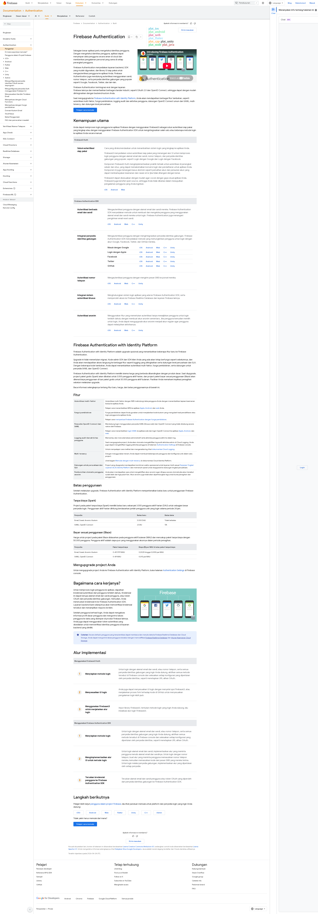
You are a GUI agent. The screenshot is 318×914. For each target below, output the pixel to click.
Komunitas (96, 3)
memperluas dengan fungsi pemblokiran (140, 419)
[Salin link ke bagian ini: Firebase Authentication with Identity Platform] (159, 345)
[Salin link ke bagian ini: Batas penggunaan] (104, 485)
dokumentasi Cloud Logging (163, 449)
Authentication (33, 10)
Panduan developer (44, 869)
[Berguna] (191, 23)
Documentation (12, 10)
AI (36, 16)
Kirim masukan (187, 30)
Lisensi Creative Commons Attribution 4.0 (138, 847)
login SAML (132, 431)
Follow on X (118, 877)
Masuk (312, 3)
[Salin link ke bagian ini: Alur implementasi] (108, 652)
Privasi (50, 909)
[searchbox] (16, 24)
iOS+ (78, 813)
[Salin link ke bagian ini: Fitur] (82, 395)
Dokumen (79, 3)
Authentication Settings (166, 445)
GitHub (39, 884)
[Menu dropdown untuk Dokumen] (86, 3)
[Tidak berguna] (195, 23)
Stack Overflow (198, 873)
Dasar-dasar (21, 16)
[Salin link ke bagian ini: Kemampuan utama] (111, 120)
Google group (197, 877)
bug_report (315, 10)
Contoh (92, 16)
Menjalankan (43, 3)
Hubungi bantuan (199, 869)
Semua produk (127, 899)
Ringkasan (7, 16)
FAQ (194, 888)
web (157, 408)
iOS (105, 190)
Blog (290, 3)
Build (28, 3)
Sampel (39, 877)
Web (123, 190)
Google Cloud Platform (108, 899)
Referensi (80, 16)
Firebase (76, 23)
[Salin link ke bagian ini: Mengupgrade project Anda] (117, 565)
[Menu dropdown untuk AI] (40, 16)
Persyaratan (41, 909)
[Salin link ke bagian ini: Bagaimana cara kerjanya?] (122, 583)
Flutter (120, 813)
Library (39, 881)
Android (114, 190)
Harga (68, 3)
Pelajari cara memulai (85, 110)
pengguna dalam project (105, 804)
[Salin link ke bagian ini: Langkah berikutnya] (111, 797)
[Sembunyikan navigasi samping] (29, 909)
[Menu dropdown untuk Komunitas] (104, 3)
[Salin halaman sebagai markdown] (137, 37)
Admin (159, 813)
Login (302, 467)
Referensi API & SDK (44, 873)
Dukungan (113, 3)
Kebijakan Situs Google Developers (128, 849)
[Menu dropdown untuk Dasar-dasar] (30, 16)
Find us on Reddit (121, 873)
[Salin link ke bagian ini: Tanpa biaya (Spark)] (98, 500)
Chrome (79, 899)
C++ (133, 224)
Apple (142, 408)
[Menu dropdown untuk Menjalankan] (51, 3)
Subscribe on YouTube (122, 881)
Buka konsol (301, 3)
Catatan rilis (196, 881)
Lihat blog (118, 869)
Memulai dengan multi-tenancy (127, 461)
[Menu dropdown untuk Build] (33, 3)
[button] (14, 38)
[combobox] (246, 3)
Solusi (59, 3)
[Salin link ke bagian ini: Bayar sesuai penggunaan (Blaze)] (113, 532)
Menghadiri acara (121, 884)
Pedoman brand (198, 884)
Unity (141, 224)
